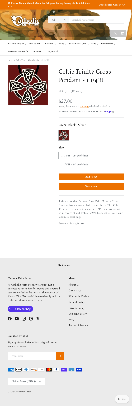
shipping (84, 106)
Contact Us (75, 290)
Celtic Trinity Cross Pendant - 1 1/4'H (32, 60)
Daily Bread (52, 51)
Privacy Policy (77, 308)
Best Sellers (34, 43)
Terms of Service (78, 325)
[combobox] (86, 19)
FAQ (71, 319)
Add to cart (91, 176)
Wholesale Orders (79, 296)
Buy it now (91, 186)
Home (10, 60)
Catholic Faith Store (22, 391)
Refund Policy (77, 302)
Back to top (64, 265)
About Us (74, 285)
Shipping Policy (78, 314)
